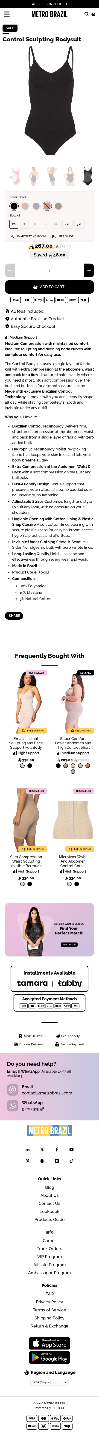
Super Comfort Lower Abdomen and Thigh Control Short (73, 743)
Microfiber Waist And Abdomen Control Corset (73, 861)
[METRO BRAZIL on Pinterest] (27, 1162)
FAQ (50, 1293)
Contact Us (49, 1203)
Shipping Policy (49, 1318)
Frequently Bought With (49, 655)
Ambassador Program (49, 1272)
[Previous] (12, 177)
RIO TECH (58, 1408)
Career (49, 1240)
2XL (67, 224)
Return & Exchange (49, 1326)
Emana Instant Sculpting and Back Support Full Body (26, 743)
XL (56, 224)
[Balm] (80, 766)
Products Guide (50, 1219)
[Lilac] (36, 206)
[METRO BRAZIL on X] (42, 1150)
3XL (79, 224)
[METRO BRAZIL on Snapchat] (42, 1162)
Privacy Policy (49, 1301)
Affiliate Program (49, 1264)
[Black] (14, 206)
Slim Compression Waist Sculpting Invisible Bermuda (26, 861)
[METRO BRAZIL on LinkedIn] (27, 1150)
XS (13, 224)
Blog (49, 1187)
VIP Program (49, 1256)
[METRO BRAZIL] (49, 14)
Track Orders (49, 1248)
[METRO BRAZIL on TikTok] (71, 1162)
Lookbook (49, 1211)
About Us (50, 1195)
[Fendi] (58, 206)
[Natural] (22, 766)
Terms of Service (49, 1310)
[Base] (25, 206)
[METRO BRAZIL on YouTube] (71, 1150)
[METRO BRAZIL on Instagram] (57, 1162)
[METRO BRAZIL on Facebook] (57, 1150)
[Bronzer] (47, 206)
